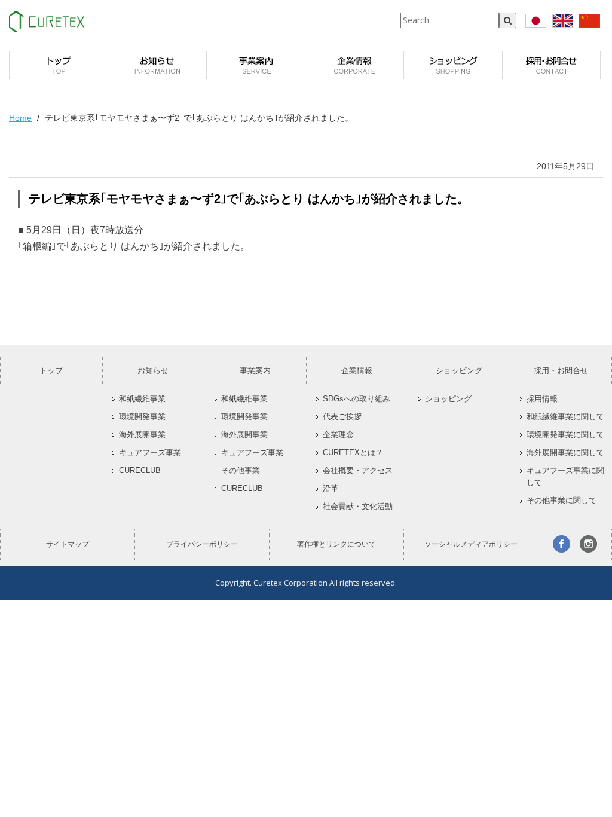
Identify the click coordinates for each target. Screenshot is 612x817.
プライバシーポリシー (202, 544)
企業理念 (338, 435)
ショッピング (459, 370)
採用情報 (542, 399)
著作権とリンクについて (336, 544)
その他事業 (240, 471)
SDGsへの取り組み (356, 399)
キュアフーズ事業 (150, 453)
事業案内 (255, 370)
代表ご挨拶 (342, 417)
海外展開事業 (142, 435)
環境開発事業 (142, 417)
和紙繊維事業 (142, 399)
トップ (51, 370)
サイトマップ (67, 544)
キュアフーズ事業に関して (565, 477)
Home (20, 118)
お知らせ (153, 370)
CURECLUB (140, 471)
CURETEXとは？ (353, 453)
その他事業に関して (561, 500)
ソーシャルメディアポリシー (471, 544)
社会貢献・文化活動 (358, 506)
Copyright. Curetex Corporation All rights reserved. (306, 582)
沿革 (330, 488)
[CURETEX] (46, 21)
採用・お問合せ (561, 370)
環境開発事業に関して (565, 435)
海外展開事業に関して (565, 453)
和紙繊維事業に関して (565, 417)
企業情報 (356, 370)
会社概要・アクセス (358, 471)
